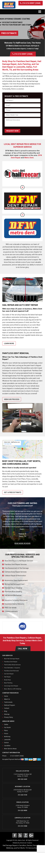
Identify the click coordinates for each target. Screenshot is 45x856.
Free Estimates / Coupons (12, 668)
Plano (6, 730)
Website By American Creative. (22, 843)
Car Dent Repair (9, 674)
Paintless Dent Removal (11, 671)
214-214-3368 (22, 826)
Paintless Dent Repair (10, 661)
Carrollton (7, 745)
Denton (6, 742)
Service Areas (34, 848)
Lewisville (7, 739)
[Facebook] (14, 835)
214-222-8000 (22, 810)
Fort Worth (7, 727)
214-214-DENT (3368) (17, 756)
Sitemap (6, 714)
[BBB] (25, 835)
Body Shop (7, 680)
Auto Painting (8, 683)
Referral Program (9, 705)
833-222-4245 (22, 779)
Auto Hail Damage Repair (11, 658)
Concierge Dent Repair (11, 686)
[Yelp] (20, 835)
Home (6, 696)
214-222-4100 (22, 795)
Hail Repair (7, 677)
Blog (5, 711)
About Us (7, 699)
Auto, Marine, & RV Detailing (12, 689)
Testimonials (8, 702)
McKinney (7, 736)
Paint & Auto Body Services (12, 664)
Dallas (6, 724)
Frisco (6, 733)
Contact (6, 708)
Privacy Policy (8, 717)
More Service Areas (10, 748)
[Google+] (31, 835)
